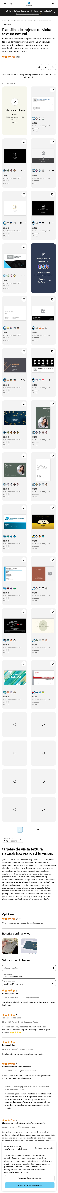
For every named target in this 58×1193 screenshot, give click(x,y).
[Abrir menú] (5, 4)
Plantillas (7, 24)
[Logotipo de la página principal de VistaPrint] (29, 4)
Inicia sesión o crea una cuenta (27, 14)
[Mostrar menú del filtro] (53, 67)
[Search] (52, 968)
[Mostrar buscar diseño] (39, 67)
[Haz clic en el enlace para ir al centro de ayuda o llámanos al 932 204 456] (47, 4)
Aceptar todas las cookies (30, 1185)
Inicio (4, 21)
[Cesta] (53, 4)
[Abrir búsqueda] (11, 4)
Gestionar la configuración (30, 1178)
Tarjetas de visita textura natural (39, 21)
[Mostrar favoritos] (46, 67)
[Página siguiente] (46, 829)
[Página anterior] (12, 829)
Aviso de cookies (22, 1172)
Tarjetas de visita (17, 21)
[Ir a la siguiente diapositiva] (54, 12)
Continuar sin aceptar (44, 1148)
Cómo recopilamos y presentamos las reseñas (22, 923)
